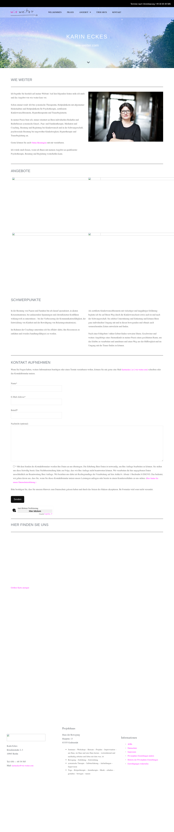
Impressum (132, 752)
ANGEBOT (83, 12)
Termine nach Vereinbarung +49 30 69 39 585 (150, 4)
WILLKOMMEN (55, 12)
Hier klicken (35, 511)
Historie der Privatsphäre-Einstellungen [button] (143, 759)
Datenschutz (132, 748)
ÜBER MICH (101, 12)
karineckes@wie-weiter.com (22, 765)
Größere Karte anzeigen (20, 587)
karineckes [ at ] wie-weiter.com (134, 369)
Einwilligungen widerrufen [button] (138, 763)
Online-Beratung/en (39, 142)
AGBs (130, 744)
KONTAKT (116, 12)
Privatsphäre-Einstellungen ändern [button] (141, 755)
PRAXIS (70, 12)
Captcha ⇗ (45, 513)
